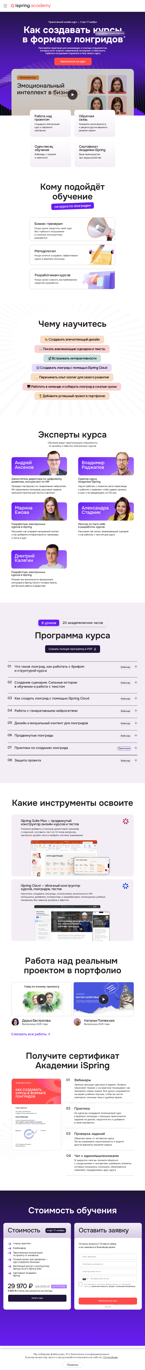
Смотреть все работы (29, 1034)
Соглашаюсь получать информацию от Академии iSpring (107, 1285)
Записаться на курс (108, 1301)
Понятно (72, 1364)
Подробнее (110, 1357)
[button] (72, 669)
